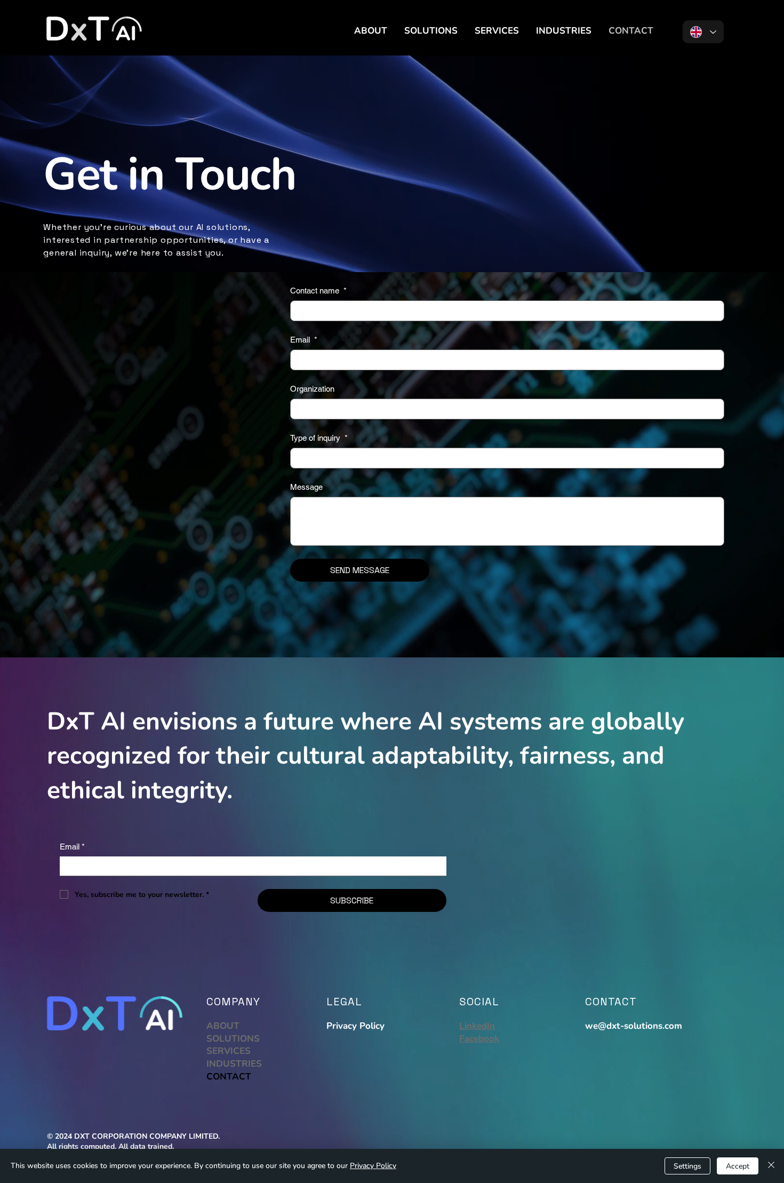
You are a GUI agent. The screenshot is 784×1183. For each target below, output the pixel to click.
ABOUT (222, 1026)
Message (306, 486)
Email (303, 339)
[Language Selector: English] (703, 31)
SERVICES (228, 1051)
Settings (687, 1166)
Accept (737, 1166)
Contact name (318, 290)
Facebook (479, 1039)
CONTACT (228, 1076)
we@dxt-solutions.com (633, 1026)
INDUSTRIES (234, 1064)
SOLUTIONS (233, 1039)
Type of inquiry (319, 437)
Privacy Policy (355, 1026)
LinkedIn (477, 1026)
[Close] (771, 1165)
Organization (312, 388)
